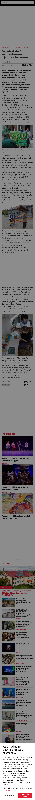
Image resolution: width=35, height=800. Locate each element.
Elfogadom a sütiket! (25, 795)
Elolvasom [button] (6, 790)
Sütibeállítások (9, 795)
